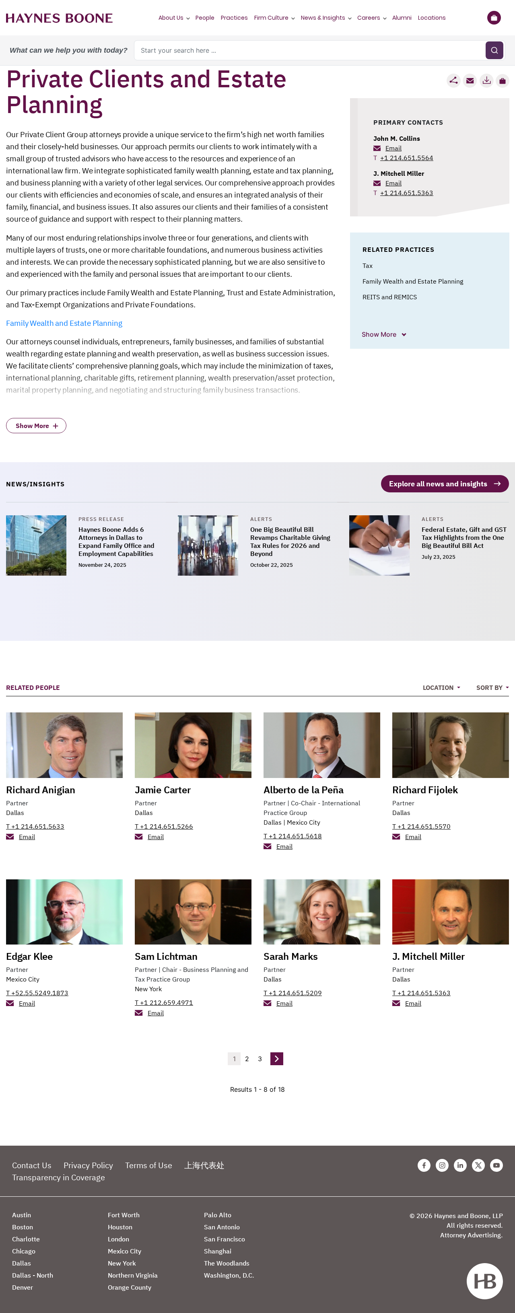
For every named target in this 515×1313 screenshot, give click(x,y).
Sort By (490, 687)
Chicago (23, 1251)
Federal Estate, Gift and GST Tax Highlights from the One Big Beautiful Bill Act (464, 537)
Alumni (402, 18)
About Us (171, 18)
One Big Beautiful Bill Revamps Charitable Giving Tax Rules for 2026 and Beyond (290, 541)
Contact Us (32, 1165)
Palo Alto (217, 1215)
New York (148, 989)
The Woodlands (226, 1263)
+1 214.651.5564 (406, 158)
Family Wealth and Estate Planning (64, 323)
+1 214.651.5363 (406, 193)
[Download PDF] (486, 81)
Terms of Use (148, 1165)
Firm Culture (271, 18)
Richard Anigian (40, 790)
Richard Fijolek (425, 790)
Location (439, 687)
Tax (368, 265)
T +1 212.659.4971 (164, 1002)
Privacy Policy (88, 1165)
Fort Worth (124, 1215)
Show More (380, 334)
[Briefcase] (494, 18)
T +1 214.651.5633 (35, 826)
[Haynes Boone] (59, 17)
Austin (21, 1215)
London (118, 1239)
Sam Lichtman (166, 956)
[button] (502, 81)
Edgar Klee (29, 956)
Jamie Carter (163, 790)
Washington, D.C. (229, 1275)
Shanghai (217, 1251)
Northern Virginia (133, 1275)
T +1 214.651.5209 (293, 993)
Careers (368, 18)
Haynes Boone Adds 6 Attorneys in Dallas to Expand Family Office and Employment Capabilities (116, 541)
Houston (120, 1227)
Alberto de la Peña (303, 790)
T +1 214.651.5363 (421, 993)
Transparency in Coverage (58, 1177)
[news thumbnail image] (42, 545)
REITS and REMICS (390, 297)
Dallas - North (32, 1275)
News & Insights (323, 18)
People (205, 18)
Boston (22, 1227)
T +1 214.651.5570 (421, 826)
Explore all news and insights (438, 483)
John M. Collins (396, 138)
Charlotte (26, 1239)
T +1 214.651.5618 (293, 836)
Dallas (15, 813)
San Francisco (224, 1239)
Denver (22, 1287)
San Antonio (222, 1227)
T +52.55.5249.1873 (37, 993)
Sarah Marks (291, 956)
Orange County (129, 1287)
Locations (432, 18)
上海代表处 (204, 1165)
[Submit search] (494, 50)
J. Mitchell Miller (398, 173)
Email (393, 148)
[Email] (470, 81)
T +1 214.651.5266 (164, 826)
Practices (234, 18)
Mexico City (303, 822)
